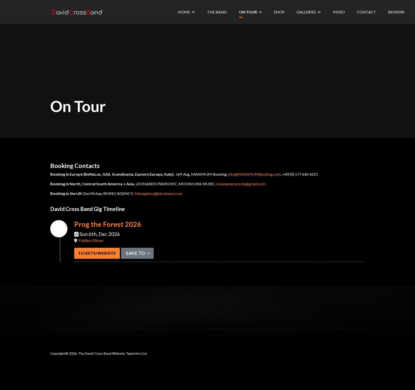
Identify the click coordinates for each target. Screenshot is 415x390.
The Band (217, 12)
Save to (135, 253)
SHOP (279, 12)
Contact (366, 12)
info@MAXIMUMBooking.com (254, 174)
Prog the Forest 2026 (107, 224)
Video (339, 12)
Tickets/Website (97, 253)
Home (184, 12)
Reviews (396, 12)
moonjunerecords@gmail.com (241, 183)
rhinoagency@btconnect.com (158, 193)
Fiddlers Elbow (91, 240)
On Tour (248, 12)
